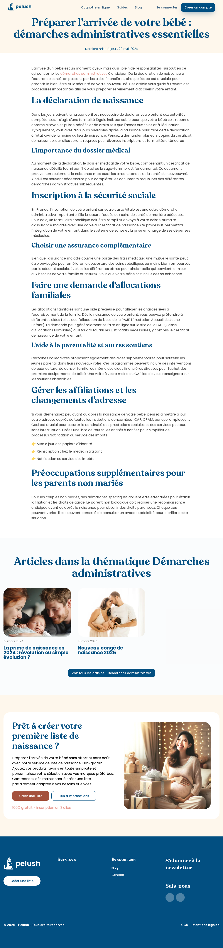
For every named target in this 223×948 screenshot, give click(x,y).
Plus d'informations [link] (74, 796)
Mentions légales (206, 925)
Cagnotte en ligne (95, 7)
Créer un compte (198, 7)
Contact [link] (118, 875)
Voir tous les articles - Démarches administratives (112, 673)
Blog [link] (115, 868)
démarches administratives (83, 73)
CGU (184, 925)
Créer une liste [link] (30, 796)
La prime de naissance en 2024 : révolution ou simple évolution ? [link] (35, 653)
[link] (170, 897)
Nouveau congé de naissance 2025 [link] (100, 650)
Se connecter (166, 7)
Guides (122, 7)
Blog (138, 7)
